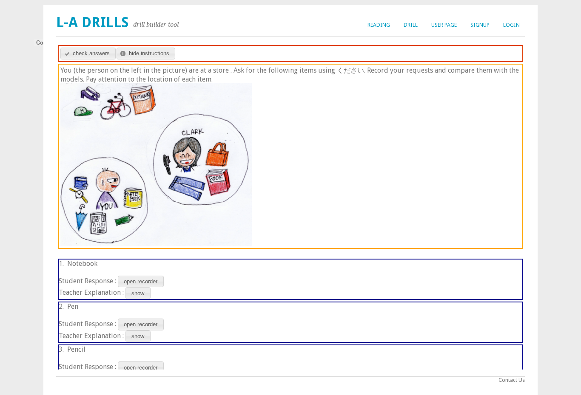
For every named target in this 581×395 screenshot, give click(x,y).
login (511, 25)
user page (444, 25)
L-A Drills (92, 22)
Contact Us (511, 380)
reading (378, 25)
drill (411, 25)
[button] (88, 53)
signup (480, 25)
